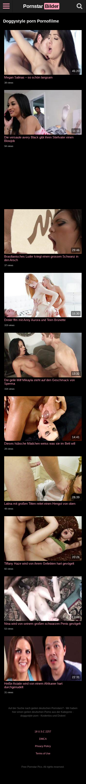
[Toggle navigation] (6, 6)
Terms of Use (43, 753)
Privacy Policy (43, 746)
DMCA (43, 738)
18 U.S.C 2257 (43, 731)
